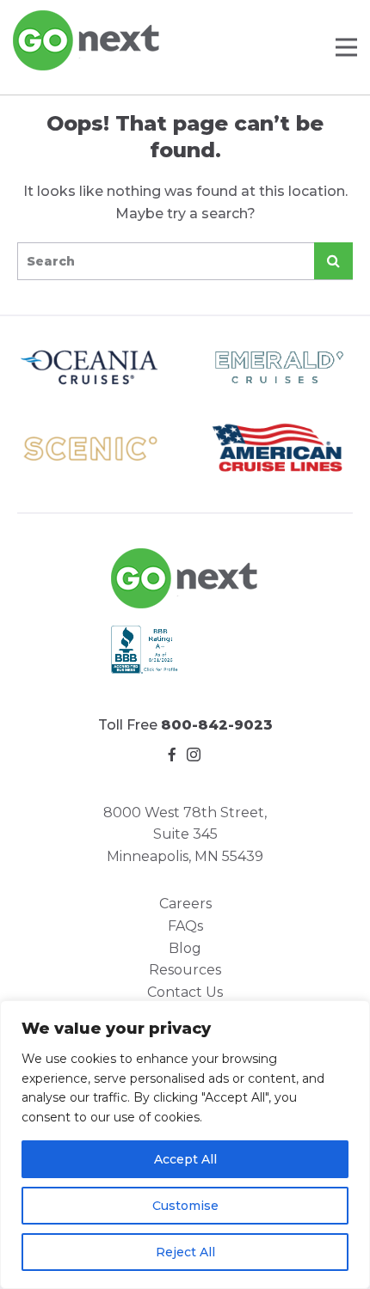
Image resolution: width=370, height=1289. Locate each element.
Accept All (185, 1159)
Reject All (185, 1252)
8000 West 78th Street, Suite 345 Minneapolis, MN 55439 (185, 834)
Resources (185, 970)
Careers (185, 903)
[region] (185, 1144)
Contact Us (185, 992)
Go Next (87, 40)
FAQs (185, 926)
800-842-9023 (217, 725)
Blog (185, 948)
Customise (185, 1205)
